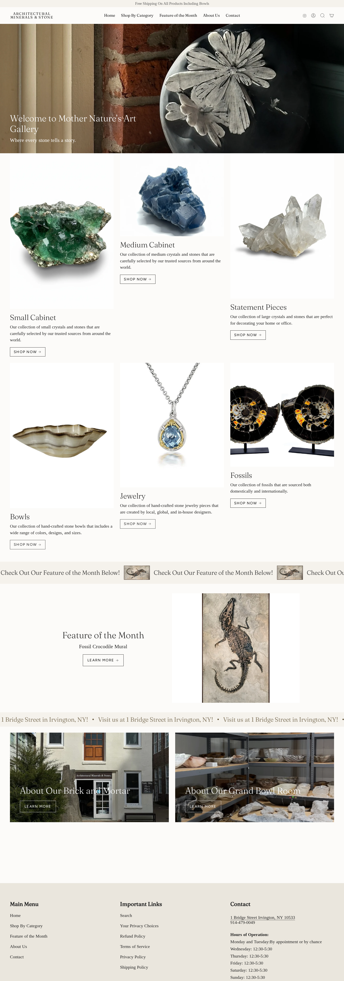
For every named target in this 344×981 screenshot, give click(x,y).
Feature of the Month (28, 936)
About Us (18, 946)
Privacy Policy (133, 957)
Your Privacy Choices (139, 925)
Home (15, 915)
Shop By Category (26, 925)
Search (126, 915)
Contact (17, 957)
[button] (137, 15)
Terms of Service (135, 946)
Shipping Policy (134, 967)
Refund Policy (132, 936)
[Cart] (331, 15)
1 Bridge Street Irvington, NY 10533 (262, 917)
